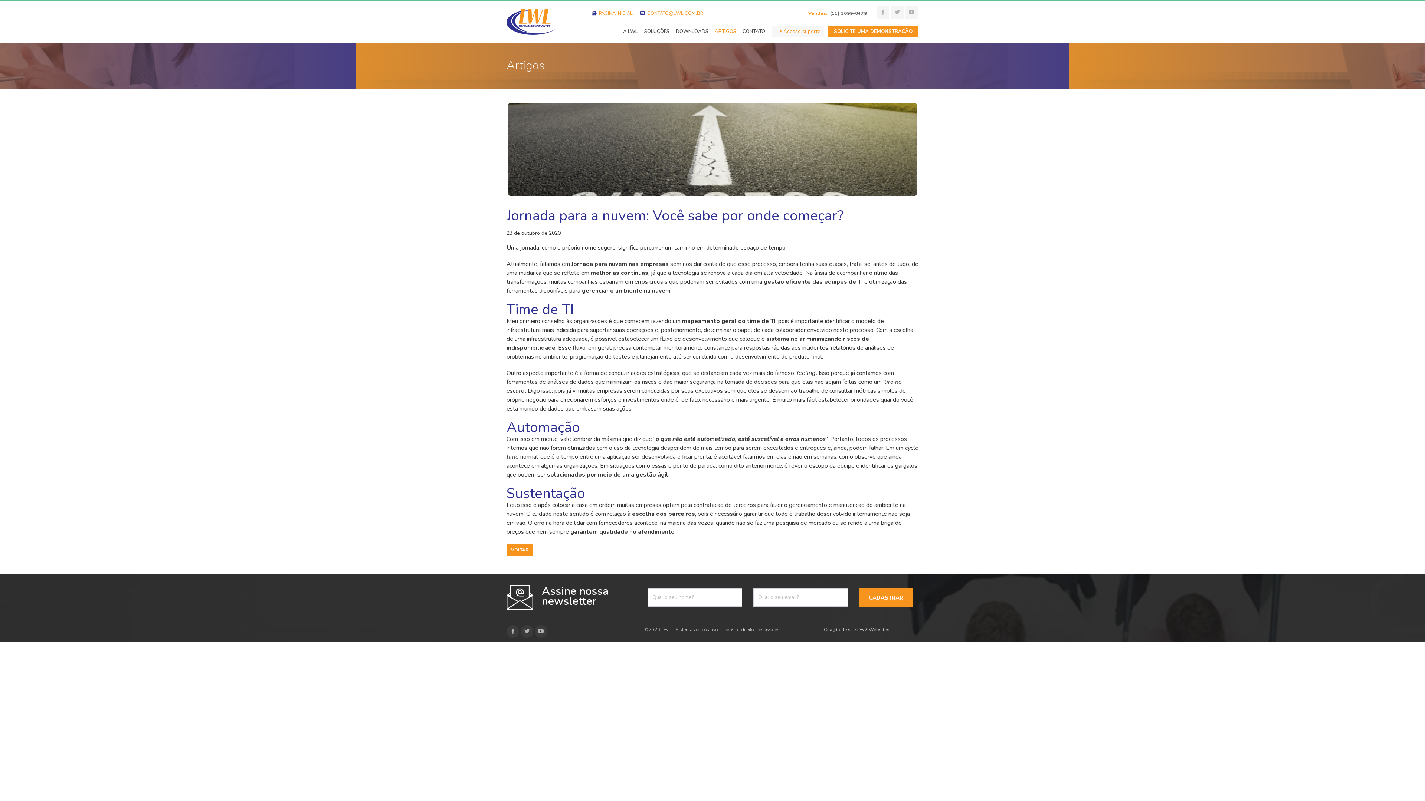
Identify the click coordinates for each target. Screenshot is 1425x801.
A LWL (630, 31)
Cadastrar (886, 597)
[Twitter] (897, 12)
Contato (754, 31)
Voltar (519, 550)
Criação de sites (841, 629)
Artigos (725, 31)
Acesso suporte (801, 31)
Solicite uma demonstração (873, 31)
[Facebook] (883, 12)
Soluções (656, 31)
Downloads (692, 31)
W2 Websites (874, 629)
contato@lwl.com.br (674, 13)
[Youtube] (911, 12)
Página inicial (615, 13)
